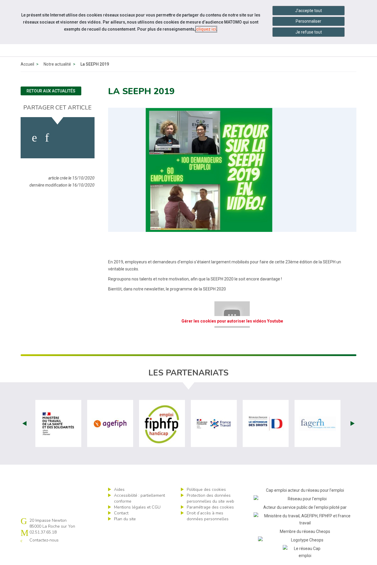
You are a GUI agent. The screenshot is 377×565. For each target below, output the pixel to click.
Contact (121, 513)
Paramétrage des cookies (210, 507)
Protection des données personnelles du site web (210, 498)
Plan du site (125, 519)
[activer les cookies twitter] (61, 137)
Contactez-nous (44, 540)
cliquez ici (206, 29)
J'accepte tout (308, 10)
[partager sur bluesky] (78, 137)
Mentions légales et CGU (137, 507)
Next (352, 423)
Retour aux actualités (51, 91)
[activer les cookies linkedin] (47, 137)
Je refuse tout (308, 32)
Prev (24, 423)
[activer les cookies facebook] (34, 137)
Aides (119, 489)
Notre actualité (57, 64)
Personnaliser (308, 21)
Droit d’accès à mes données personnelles (208, 516)
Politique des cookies (206, 489)
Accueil (27, 64)
